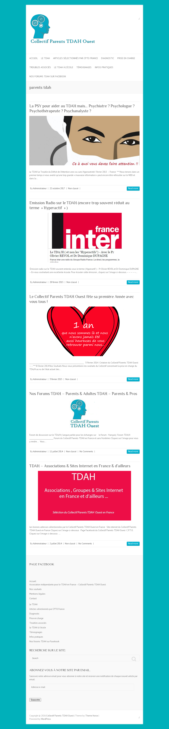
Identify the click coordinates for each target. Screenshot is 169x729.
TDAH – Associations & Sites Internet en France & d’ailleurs (79, 466)
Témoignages (83, 67)
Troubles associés (40, 67)
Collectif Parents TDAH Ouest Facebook (137, 17)
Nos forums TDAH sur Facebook (47, 76)
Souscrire (35, 700)
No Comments (86, 451)
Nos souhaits (35, 589)
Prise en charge (126, 58)
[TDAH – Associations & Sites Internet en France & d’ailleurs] (84, 496)
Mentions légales (37, 593)
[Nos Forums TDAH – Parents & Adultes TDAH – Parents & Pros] (84, 413)
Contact (33, 598)
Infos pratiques (104, 67)
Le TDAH (45, 58)
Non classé (73, 188)
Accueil (33, 58)
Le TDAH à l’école (63, 67)
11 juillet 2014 (56, 451)
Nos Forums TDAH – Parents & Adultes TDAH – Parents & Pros (83, 393)
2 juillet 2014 (56, 543)
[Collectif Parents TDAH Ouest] (62, 29)
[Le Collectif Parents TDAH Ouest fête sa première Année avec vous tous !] (84, 331)
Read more (133, 188)
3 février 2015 (56, 379)
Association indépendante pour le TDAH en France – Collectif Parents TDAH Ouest (67, 584)
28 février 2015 (56, 282)
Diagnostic (107, 58)
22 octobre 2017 (57, 188)
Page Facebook (41, 564)
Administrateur (40, 188)
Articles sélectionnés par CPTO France (75, 58)
